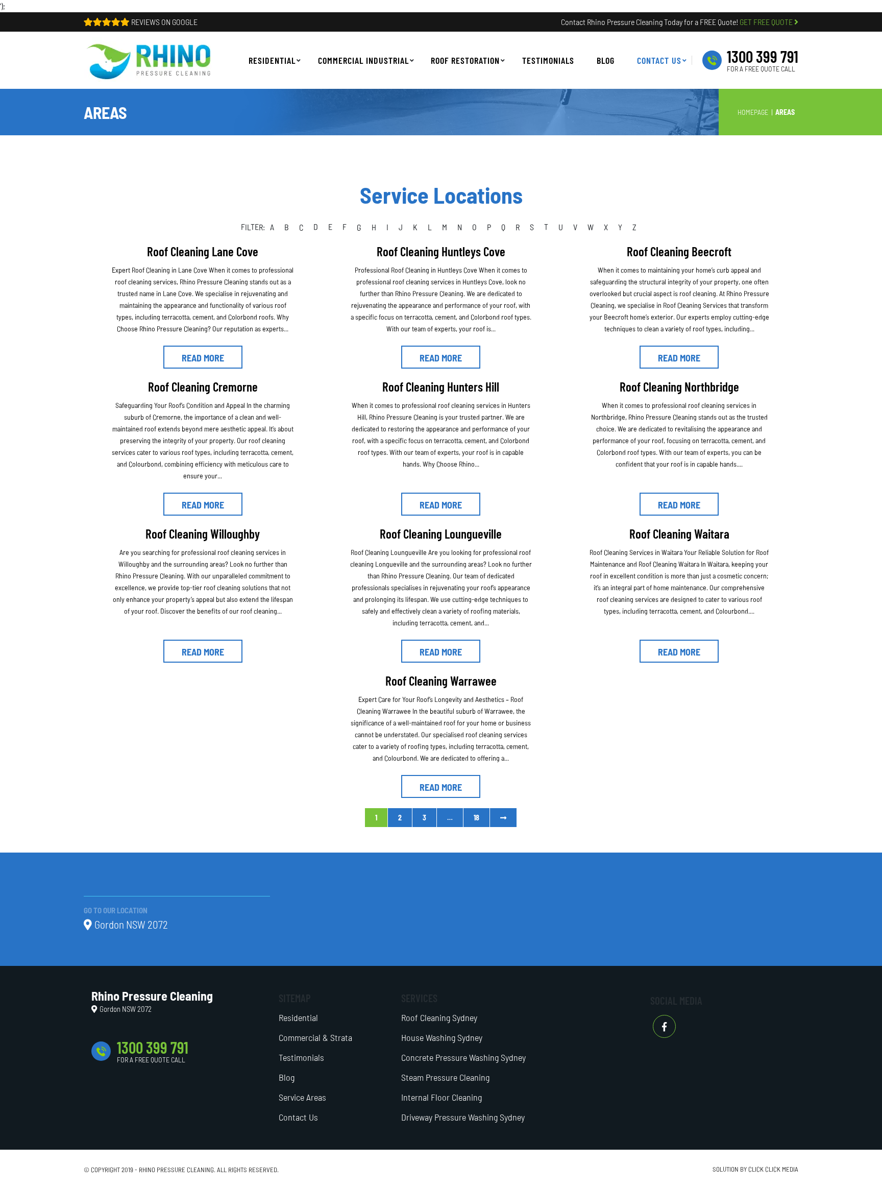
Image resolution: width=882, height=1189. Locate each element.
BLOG (606, 60)
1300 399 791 (762, 56)
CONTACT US (659, 60)
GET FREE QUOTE (767, 22)
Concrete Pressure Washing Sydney (463, 1057)
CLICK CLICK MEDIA (773, 1169)
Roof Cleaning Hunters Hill (440, 386)
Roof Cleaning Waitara (679, 533)
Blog (287, 1077)
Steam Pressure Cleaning (445, 1077)
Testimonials (548, 60)
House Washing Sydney (441, 1037)
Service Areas (302, 1097)
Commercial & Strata (315, 1037)
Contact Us (298, 1117)
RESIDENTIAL (272, 60)
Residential (298, 1017)
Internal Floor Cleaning (441, 1097)
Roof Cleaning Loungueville (441, 533)
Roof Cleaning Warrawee (441, 680)
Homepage (753, 112)
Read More (203, 357)
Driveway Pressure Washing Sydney (463, 1117)
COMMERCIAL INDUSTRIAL (363, 60)
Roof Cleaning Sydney (439, 1017)
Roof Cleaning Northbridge (679, 386)
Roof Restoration (465, 60)
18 (476, 817)
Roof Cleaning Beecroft (679, 251)
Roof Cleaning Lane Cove (202, 251)
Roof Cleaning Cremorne (203, 386)
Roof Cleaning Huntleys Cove (441, 251)
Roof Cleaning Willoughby (202, 533)
